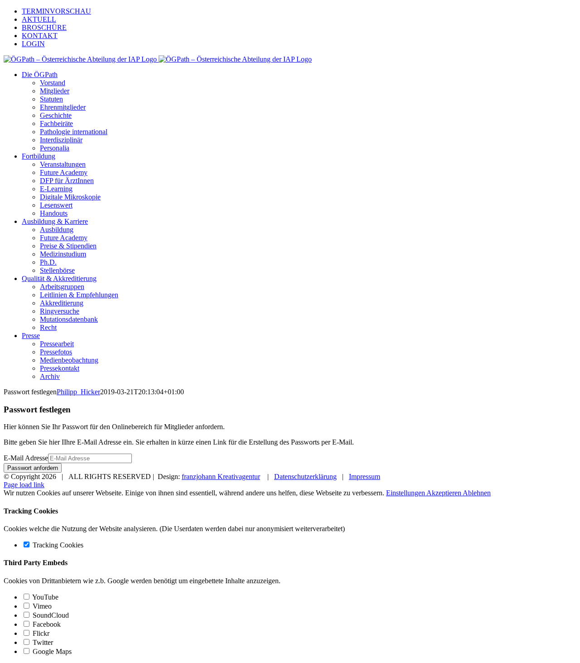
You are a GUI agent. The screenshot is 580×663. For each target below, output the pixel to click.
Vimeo (41, 606)
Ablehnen (477, 493)
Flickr (40, 633)
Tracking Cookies (57, 545)
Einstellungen (406, 493)
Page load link (24, 485)
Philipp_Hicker (78, 392)
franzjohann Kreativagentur (221, 476)
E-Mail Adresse (26, 458)
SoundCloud (50, 615)
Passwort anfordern (32, 468)
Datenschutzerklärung (305, 476)
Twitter (42, 642)
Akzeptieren (444, 493)
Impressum (364, 476)
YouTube (44, 597)
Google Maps (51, 651)
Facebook (46, 624)
